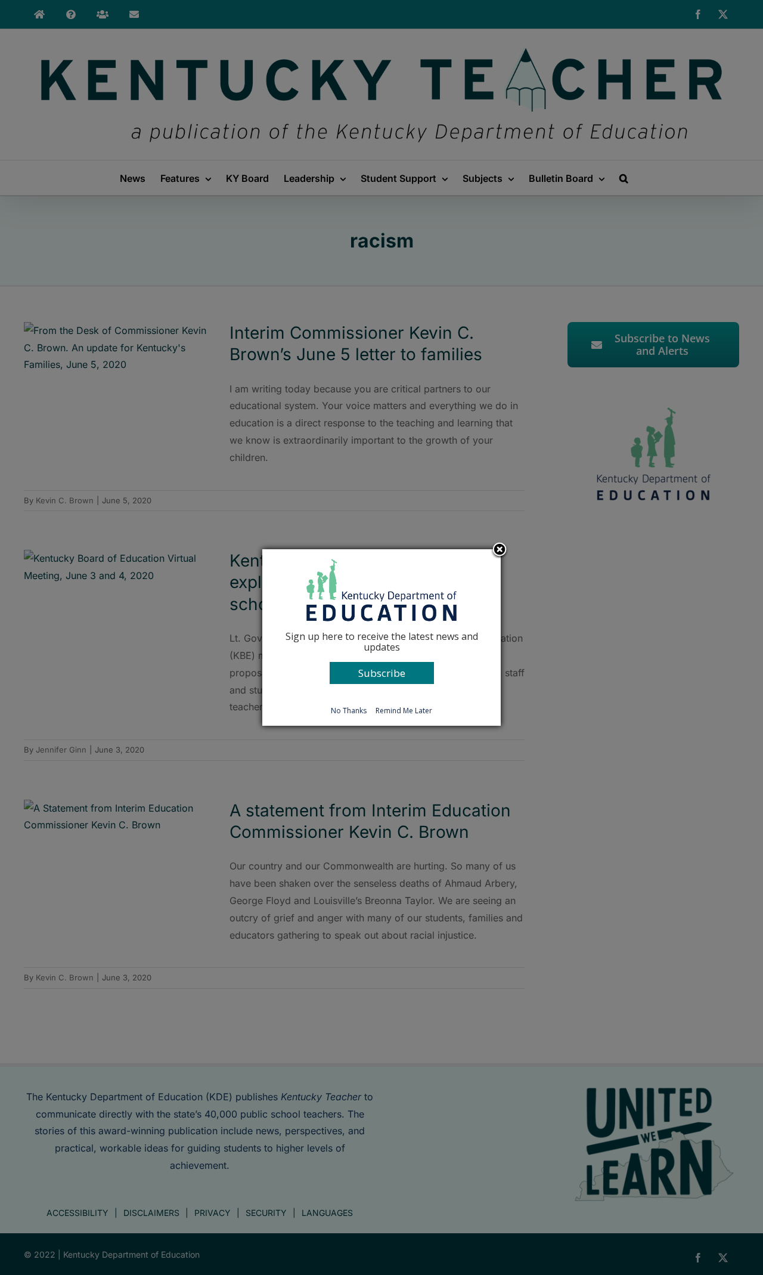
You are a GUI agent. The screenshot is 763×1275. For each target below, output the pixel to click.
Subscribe (381, 673)
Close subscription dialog (499, 550)
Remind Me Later (404, 710)
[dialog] (381, 637)
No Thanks (349, 710)
